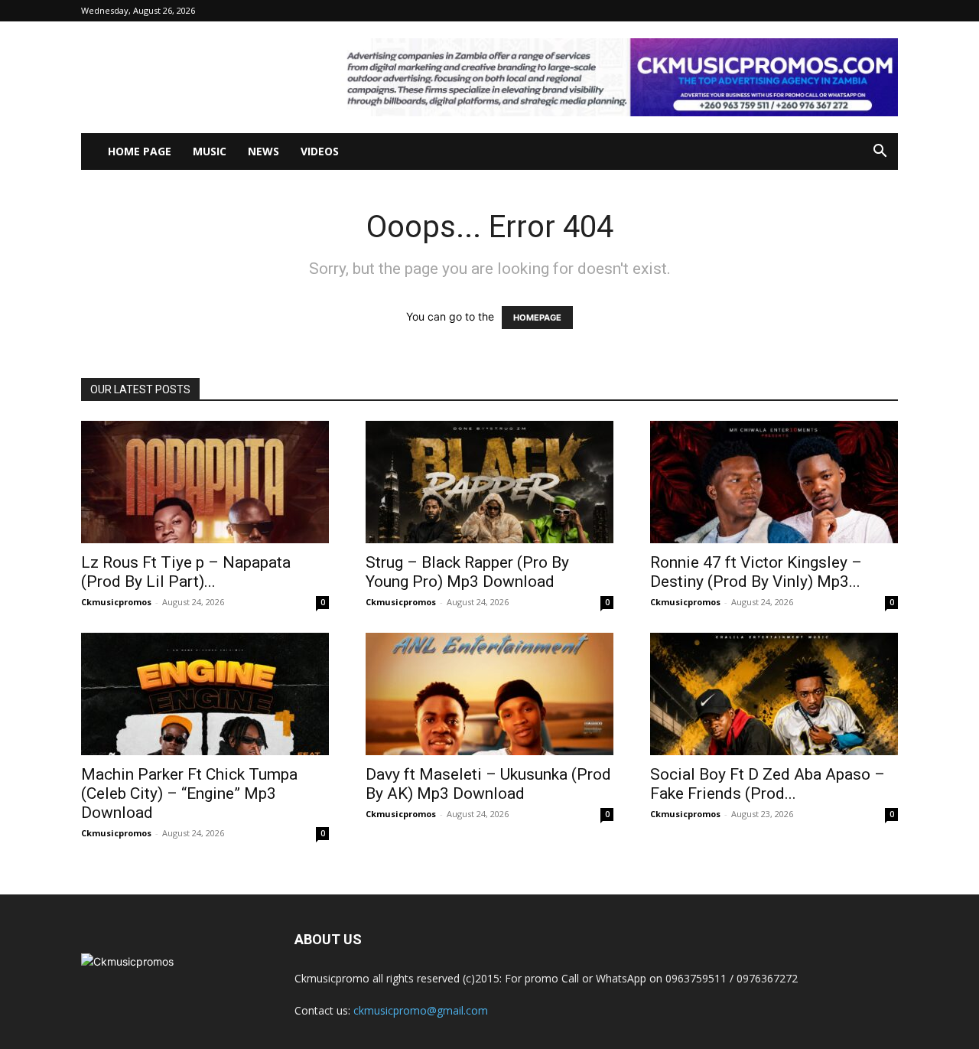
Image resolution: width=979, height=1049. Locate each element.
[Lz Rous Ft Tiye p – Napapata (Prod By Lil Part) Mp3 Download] (205, 482)
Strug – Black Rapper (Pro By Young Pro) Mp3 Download (467, 572)
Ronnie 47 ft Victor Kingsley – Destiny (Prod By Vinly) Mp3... (756, 572)
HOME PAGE (139, 151)
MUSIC (209, 151)
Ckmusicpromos (116, 602)
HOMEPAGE (537, 317)
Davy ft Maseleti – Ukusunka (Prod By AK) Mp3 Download (488, 784)
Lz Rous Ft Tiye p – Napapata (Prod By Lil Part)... (186, 572)
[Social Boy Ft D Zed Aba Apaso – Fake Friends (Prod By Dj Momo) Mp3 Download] (774, 694)
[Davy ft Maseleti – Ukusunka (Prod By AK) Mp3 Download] (489, 694)
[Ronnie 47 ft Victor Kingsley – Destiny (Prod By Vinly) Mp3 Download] (774, 482)
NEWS (263, 151)
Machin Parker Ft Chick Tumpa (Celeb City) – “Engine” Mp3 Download (189, 793)
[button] (879, 152)
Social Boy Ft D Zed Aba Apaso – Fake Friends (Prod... (767, 784)
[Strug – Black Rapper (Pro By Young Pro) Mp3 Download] (489, 482)
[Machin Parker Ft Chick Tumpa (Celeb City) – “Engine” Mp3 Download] (205, 694)
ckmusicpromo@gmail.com (420, 1010)
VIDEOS (320, 151)
